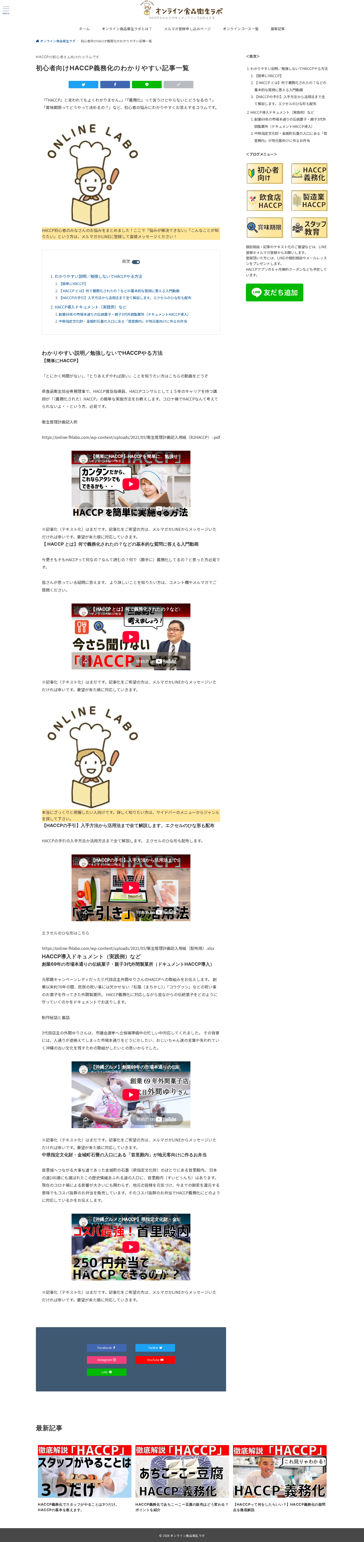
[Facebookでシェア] (115, 84)
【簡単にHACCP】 (73, 283)
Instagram (104, 1360)
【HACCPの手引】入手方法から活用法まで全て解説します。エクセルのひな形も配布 (125, 297)
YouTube (153, 1360)
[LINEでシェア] (147, 84)
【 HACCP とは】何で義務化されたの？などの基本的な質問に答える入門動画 (119, 290)
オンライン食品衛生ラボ (187, 1536)
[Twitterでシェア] (83, 84)
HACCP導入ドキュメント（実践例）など (91, 307)
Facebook (105, 1348)
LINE (105, 1372)
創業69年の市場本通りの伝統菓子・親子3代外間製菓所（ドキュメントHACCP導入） (125, 314)
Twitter (153, 1348)
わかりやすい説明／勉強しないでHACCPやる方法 (98, 276)
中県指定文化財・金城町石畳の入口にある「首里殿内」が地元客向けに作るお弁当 (123, 321)
